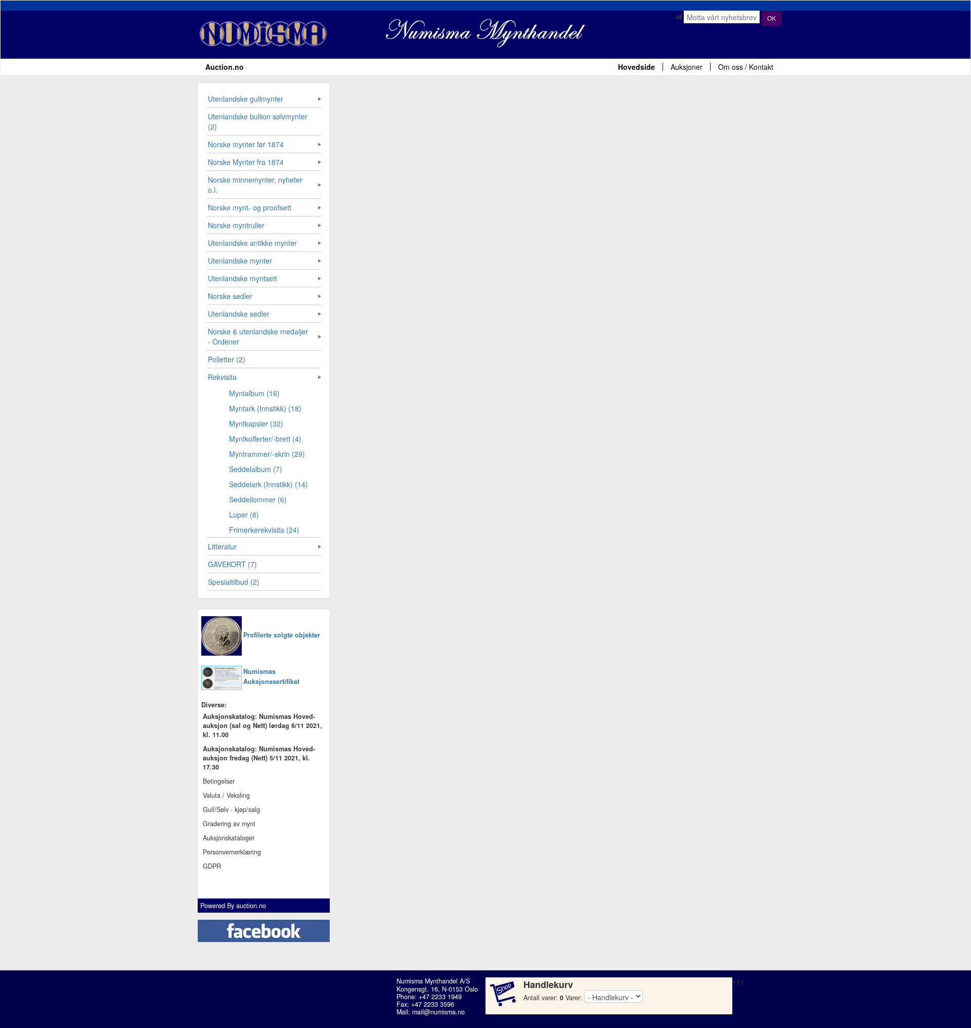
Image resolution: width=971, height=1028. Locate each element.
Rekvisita (222, 377)
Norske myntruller (236, 225)
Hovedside (636, 67)
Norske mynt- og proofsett (249, 207)
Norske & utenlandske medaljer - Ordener (258, 336)
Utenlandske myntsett (242, 278)
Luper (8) (244, 514)
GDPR (212, 866)
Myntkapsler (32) (256, 423)
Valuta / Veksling (226, 795)
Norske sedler (230, 296)
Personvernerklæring (232, 851)
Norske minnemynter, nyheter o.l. (255, 185)
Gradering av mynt (229, 823)
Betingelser (219, 781)
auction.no (251, 905)
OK (771, 18)
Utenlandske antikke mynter (252, 243)
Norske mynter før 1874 (246, 144)
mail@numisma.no (438, 1011)
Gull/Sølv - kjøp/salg (231, 809)
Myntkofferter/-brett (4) (265, 439)
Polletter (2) (226, 359)
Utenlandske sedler (239, 314)
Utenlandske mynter (240, 260)
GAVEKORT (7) (232, 564)
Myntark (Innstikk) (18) (265, 408)
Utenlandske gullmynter (245, 99)
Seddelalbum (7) (255, 469)
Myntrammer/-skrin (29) (267, 454)
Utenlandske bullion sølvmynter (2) (257, 121)
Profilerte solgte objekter (281, 634)
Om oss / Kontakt (745, 67)
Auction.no (224, 67)
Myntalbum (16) (254, 393)
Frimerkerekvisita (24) (264, 530)
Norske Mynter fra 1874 (246, 162)
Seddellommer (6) (258, 499)
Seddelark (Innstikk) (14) (268, 484)
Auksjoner (686, 67)
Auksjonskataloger (228, 837)
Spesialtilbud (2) (233, 582)
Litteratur (222, 546)
